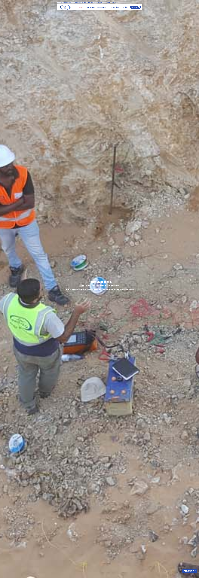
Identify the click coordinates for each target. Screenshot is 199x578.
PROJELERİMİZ (114, 7)
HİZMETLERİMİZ (101, 7)
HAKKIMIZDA (91, 7)
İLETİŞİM (125, 7)
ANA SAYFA (81, 7)
